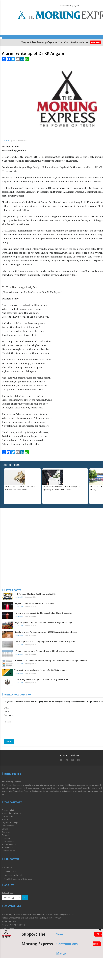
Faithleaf (6, 141)
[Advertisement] (17, 526)
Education (6, 838)
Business (6, 819)
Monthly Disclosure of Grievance (18, 879)
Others (9, 715)
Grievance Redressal (13, 875)
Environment (7, 847)
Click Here (95, 42)
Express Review (9, 850)
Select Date (7, 893)
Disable (5, 828)
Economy (6, 832)
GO (25, 897)
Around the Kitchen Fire (12, 813)
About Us (8, 867)
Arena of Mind (8, 810)
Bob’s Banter (7, 816)
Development (8, 825)
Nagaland (18, 597)
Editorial (5, 835)
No (7, 711)
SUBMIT (9, 741)
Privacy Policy (10, 871)
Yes (7, 708)
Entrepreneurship (9, 844)
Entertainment (8, 841)
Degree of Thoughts (11, 822)
